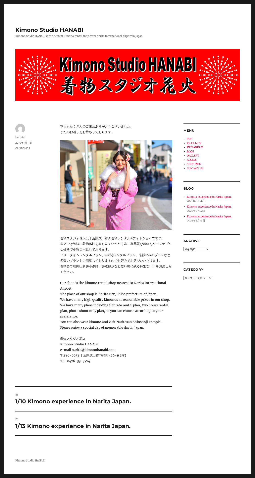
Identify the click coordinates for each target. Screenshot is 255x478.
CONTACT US (195, 168)
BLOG (190, 151)
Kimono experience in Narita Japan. (209, 197)
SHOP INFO (194, 164)
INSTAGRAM (195, 147)
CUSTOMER (22, 148)
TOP (189, 139)
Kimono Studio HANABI (49, 29)
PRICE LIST (194, 143)
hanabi (20, 137)
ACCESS (192, 160)
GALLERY (193, 155)
